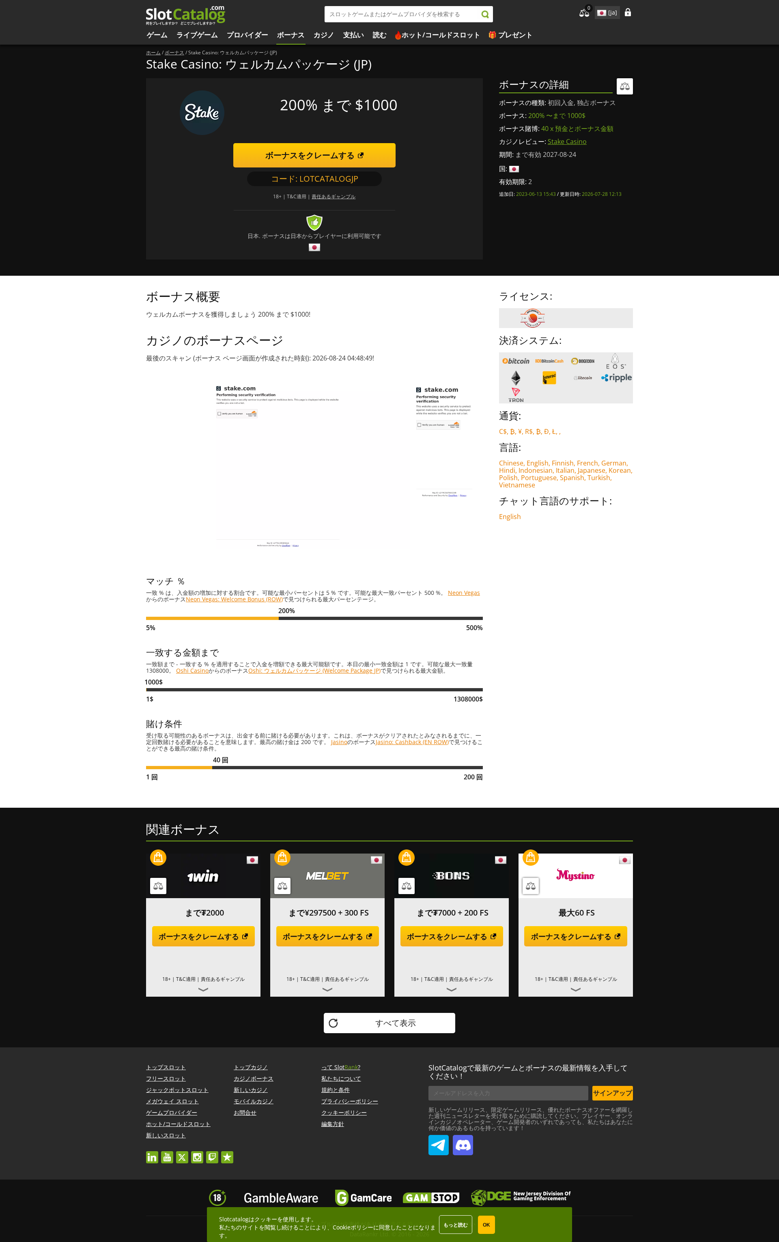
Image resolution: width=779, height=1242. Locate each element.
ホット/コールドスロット (441, 34)
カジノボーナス (253, 1078)
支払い (353, 34)
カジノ (324, 34)
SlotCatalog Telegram (438, 1142)
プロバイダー (247, 34)
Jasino (339, 742)
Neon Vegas (464, 592)
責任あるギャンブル (333, 196)
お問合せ (245, 1112)
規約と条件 (335, 1090)
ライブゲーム (197, 34)
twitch (212, 1153)
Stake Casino (567, 141)
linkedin (152, 1153)
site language (601, 11)
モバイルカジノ (253, 1101)
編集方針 (332, 1124)
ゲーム (157, 34)
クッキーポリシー (344, 1112)
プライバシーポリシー (349, 1101)
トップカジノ (251, 1067)
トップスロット (166, 1067)
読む (380, 34)
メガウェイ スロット (172, 1101)
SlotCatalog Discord (463, 1142)
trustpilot (227, 1153)
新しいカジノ (251, 1090)
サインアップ (612, 1092)
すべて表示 (395, 1022)
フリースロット (166, 1078)
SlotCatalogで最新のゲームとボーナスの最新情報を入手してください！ (528, 1072)
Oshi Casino (192, 670)
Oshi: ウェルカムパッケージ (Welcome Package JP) (314, 670)
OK (486, 1225)
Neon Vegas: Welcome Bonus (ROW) (234, 599)
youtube (167, 1153)
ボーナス (291, 34)
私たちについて (341, 1078)
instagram (197, 1153)
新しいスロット (166, 1135)
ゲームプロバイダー (171, 1112)
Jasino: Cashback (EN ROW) (412, 742)
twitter (182, 1153)
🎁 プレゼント (510, 34)
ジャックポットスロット (177, 1090)
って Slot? (340, 1067)
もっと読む (455, 1224)
